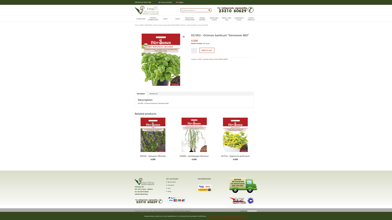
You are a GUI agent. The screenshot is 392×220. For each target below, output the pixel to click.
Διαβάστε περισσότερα (234, 216)
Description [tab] (141, 94)
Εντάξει (213, 216)
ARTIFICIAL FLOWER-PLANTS (153, 19)
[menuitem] (165, 2)
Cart (169, 188)
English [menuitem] (180, 2)
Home (137, 25)
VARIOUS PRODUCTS (251, 19)
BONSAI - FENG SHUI (226, 19)
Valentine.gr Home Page (143, 2)
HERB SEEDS (148, 25)
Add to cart (207, 50)
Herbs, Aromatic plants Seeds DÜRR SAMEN (166, 25)
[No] (389, 216)
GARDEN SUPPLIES (202, 19)
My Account (172, 182)
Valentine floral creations (182, 211)
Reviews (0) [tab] (154, 94)
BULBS (177, 19)
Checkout (171, 185)
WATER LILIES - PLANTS (214, 19)
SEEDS (165, 19)
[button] (184, 37)
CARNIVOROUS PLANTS (239, 19)
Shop (169, 191)
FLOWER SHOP (140, 19)
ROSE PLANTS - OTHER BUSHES (190, 19)
